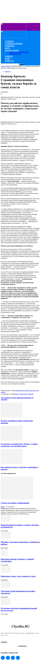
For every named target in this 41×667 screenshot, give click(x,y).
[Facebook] (3, 658)
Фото (7, 58)
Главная (9, 41)
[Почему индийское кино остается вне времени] (11, 417)
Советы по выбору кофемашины (15, 503)
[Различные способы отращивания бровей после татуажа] (6, 604)
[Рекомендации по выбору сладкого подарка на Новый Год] (6, 521)
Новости (9, 61)
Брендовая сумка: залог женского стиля (18, 576)
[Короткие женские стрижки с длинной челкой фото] (4, 555)
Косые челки (12, 50)
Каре (7, 48)
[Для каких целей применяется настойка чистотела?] (6, 587)
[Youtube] (18, 658)
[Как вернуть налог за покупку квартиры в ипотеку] (11, 463)
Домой (3, 66)
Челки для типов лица (19, 52)
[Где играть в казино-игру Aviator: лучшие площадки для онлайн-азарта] (11, 440)
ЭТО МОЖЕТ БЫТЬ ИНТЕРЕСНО (14, 398)
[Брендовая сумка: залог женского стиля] (6, 572)
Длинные (10, 46)
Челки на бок (15, 54)
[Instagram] (8, 658)
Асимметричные (14, 43)
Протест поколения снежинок (23, 394)
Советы (9, 56)
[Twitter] (13, 658)
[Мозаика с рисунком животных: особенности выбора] (6, 538)
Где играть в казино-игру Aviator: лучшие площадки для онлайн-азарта (19, 445)
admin (3, 507)
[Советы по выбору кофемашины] (17, 499)
